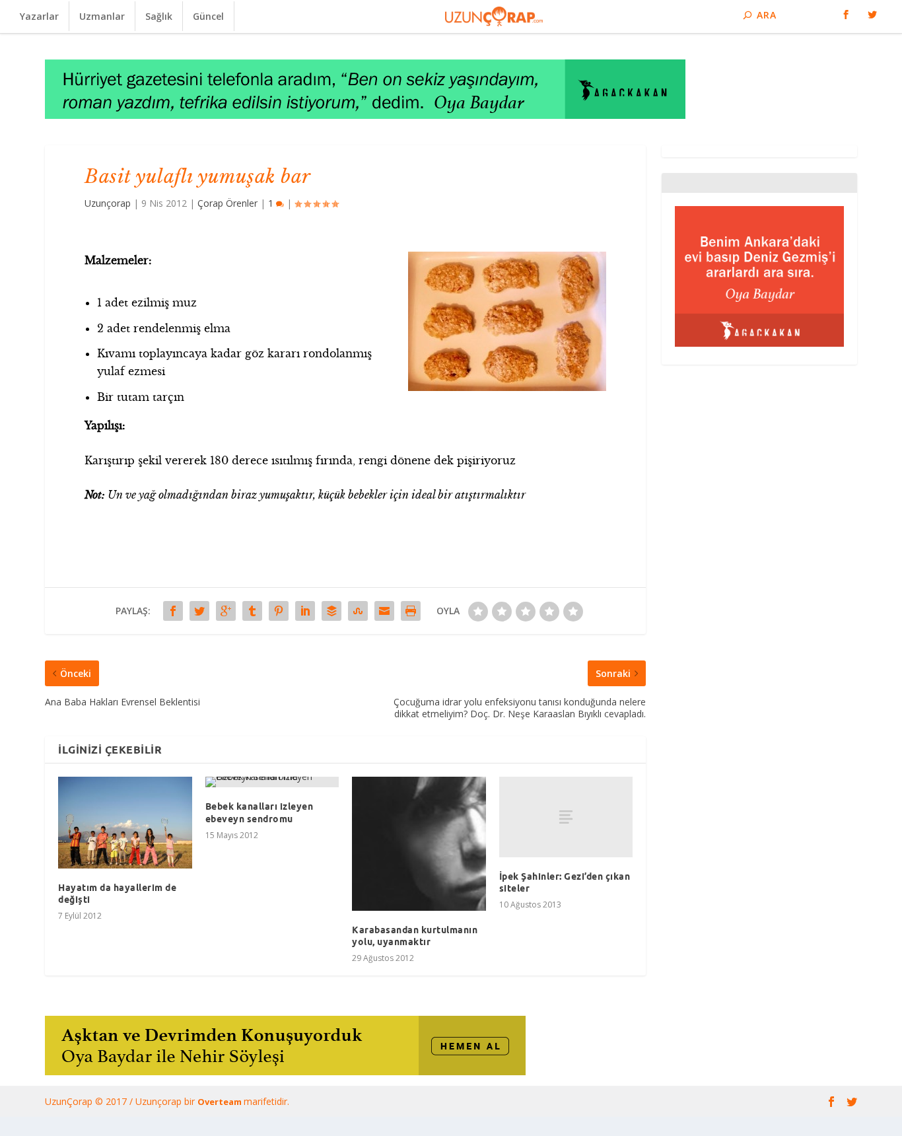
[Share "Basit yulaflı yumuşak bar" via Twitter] (199, 611)
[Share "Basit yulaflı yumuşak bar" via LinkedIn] (305, 611)
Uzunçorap (108, 203)
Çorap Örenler (227, 203)
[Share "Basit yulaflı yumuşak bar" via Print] (411, 611)
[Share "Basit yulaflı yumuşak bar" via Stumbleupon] (358, 611)
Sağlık (158, 16)
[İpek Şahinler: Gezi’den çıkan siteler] (566, 817)
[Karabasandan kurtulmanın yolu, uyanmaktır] (419, 844)
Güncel (208, 16)
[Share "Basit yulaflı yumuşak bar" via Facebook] (173, 611)
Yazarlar (39, 16)
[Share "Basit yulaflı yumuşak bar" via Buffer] (331, 611)
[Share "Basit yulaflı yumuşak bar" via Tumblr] (252, 611)
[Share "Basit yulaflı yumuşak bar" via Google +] (226, 611)
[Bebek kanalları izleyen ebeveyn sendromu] (272, 782)
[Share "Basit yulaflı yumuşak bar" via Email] (384, 611)
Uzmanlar (102, 16)
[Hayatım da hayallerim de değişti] (125, 822)
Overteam (220, 1102)
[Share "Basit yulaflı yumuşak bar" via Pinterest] (278, 611)
